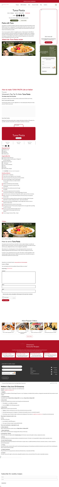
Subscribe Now (44, 71)
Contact (31, 372)
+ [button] (8, 145)
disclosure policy (25, 18)
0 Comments (27, 13)
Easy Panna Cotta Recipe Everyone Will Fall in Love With (36, 356)
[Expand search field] (56, 5)
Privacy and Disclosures (34, 373)
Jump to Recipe (15, 20)
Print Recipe (18, 138)
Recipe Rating (4, 268)
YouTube (55, 369)
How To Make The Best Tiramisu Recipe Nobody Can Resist (8, 356)
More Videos (29, 336)
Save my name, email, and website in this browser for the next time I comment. (18, 294)
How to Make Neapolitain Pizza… (8, 332)
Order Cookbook (48, 42)
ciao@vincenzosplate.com (9, 390)
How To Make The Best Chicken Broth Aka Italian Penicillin (22, 356)
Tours (31, 369)
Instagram (55, 367)
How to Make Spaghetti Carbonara (22, 333)
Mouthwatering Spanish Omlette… (51, 332)
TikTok (56, 374)
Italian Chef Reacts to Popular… (36, 332)
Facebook (55, 372)
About (31, 368)
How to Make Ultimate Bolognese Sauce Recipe (50, 356)
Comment (4, 270)
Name (3, 284)
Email (3, 289)
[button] (8, 326)
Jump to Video (23, 20)
